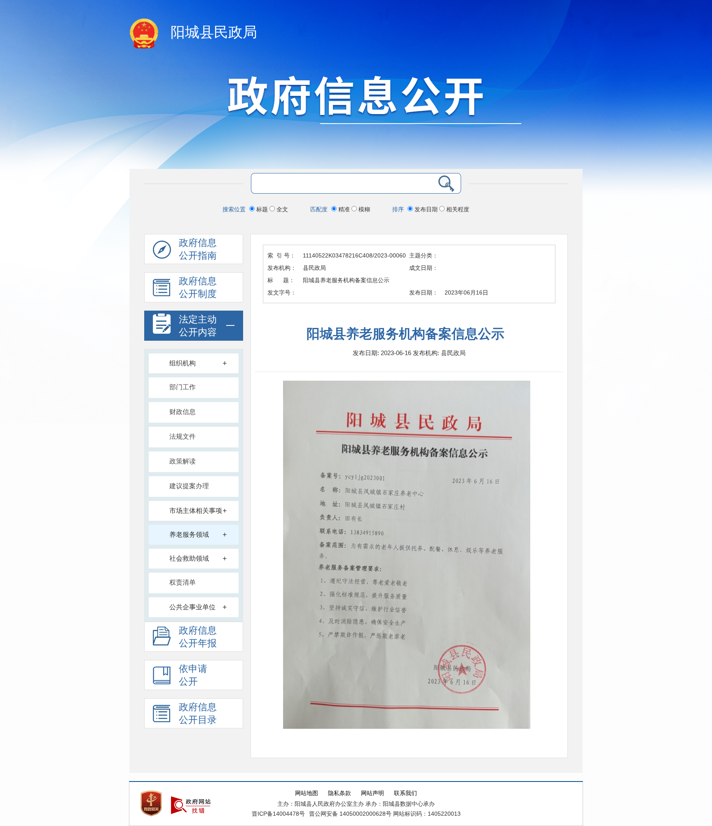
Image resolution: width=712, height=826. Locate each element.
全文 (281, 209)
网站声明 (372, 793)
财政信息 (182, 411)
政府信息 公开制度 (198, 287)
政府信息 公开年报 (198, 636)
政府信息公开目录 (198, 713)
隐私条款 (339, 793)
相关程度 (457, 209)
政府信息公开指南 (198, 249)
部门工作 (182, 387)
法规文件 (182, 436)
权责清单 (182, 582)
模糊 (363, 209)
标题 (262, 209)
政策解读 (182, 461)
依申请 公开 (193, 675)
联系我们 (405, 793)
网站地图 (306, 793)
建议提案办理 (189, 485)
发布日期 (426, 209)
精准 (344, 209)
